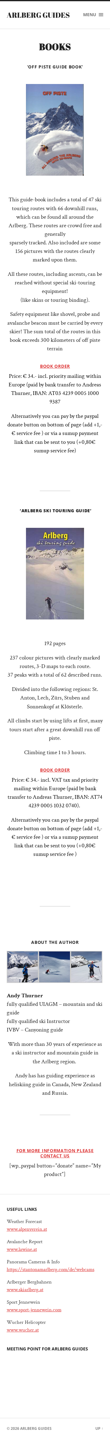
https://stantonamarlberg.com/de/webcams (50, 1269)
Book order (55, 366)
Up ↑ (99, 1428)
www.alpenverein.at (27, 1229)
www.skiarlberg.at (25, 1289)
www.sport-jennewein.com (34, 1309)
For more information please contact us (55, 1153)
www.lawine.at (22, 1249)
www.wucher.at (23, 1330)
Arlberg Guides (38, 15)
